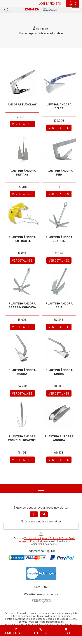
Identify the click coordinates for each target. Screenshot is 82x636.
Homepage (26, 33)
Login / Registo (49, 3)
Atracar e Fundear (51, 33)
